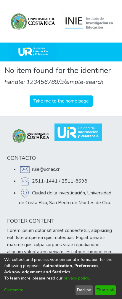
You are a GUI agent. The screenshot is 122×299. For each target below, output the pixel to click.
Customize (13, 290)
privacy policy (76, 278)
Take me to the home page (61, 101)
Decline (84, 290)
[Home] (33, 52)
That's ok (105, 290)
